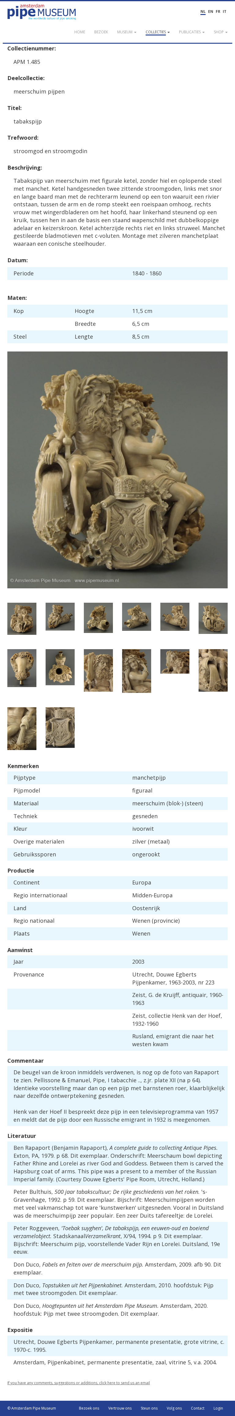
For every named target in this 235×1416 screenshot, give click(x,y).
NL (203, 11)
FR (218, 11)
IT (224, 11)
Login (218, 1408)
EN (210, 11)
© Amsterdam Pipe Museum (31, 1408)
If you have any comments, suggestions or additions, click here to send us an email (78, 1382)
